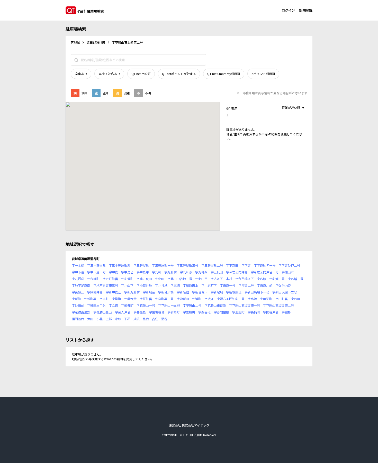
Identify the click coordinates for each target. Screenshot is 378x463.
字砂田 (295, 299)
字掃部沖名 (95, 292)
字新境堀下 (200, 292)
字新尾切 (217, 292)
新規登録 (305, 10)
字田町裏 (281, 299)
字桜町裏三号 (164, 299)
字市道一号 (227, 285)
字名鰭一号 (277, 278)
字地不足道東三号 (105, 285)
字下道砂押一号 (264, 265)
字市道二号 (246, 285)
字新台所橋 (166, 292)
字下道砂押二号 (289, 265)
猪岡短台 (78, 319)
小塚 (118, 319)
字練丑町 (127, 305)
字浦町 (196, 299)
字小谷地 (161, 285)
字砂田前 (78, 305)
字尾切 (175, 285)
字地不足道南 (81, 285)
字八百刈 (78, 278)
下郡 (127, 319)
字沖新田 (183, 299)
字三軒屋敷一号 (163, 265)
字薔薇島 (139, 312)
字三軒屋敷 (141, 265)
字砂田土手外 (96, 305)
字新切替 (149, 292)
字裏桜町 (189, 312)
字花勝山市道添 (215, 305)
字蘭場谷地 (156, 312)
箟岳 (146, 319)
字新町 (76, 299)
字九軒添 (186, 272)
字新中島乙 (113, 292)
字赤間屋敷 (221, 312)
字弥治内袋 (283, 285)
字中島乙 (127, 272)
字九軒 (156, 272)
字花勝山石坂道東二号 (278, 305)
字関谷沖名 (270, 312)
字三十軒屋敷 (96, 265)
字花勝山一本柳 (169, 305)
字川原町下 (209, 285)
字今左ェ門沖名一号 (264, 272)
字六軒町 (93, 278)
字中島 (113, 272)
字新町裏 (90, 299)
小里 (99, 319)
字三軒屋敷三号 (187, 265)
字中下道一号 (96, 272)
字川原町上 (190, 285)
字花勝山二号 (192, 305)
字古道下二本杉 (221, 278)
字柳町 (116, 299)
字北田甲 (201, 278)
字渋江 (209, 299)
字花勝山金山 (102, 312)
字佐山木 (288, 272)
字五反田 (217, 272)
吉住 (155, 319)
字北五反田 (144, 278)
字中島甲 (143, 272)
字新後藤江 (233, 292)
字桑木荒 (130, 299)
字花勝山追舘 (81, 312)
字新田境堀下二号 (284, 292)
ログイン (288, 10)
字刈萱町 (127, 278)
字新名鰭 (183, 292)
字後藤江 (78, 292)
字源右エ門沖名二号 (231, 299)
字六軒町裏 (110, 278)
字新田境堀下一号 (257, 292)
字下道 (246, 265)
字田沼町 (266, 299)
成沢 (136, 319)
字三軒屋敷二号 (212, 265)
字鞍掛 (286, 312)
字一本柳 (78, 265)
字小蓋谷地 (144, 285)
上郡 (109, 319)
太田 (90, 319)
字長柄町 (254, 312)
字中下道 (78, 272)
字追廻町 (238, 312)
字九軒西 (201, 272)
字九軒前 (170, 272)
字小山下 (127, 285)
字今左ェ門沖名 (237, 272)
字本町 (104, 299)
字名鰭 (261, 278)
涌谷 (164, 319)
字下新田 (232, 265)
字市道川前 (264, 285)
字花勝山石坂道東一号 (244, 305)
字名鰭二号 (295, 278)
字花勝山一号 (146, 305)
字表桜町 (173, 312)
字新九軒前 (132, 292)
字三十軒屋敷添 (119, 265)
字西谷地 (204, 312)
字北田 (159, 278)
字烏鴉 (252, 299)
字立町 (113, 305)
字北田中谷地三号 (179, 278)
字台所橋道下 (244, 278)
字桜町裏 (146, 299)
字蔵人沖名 (122, 312)
